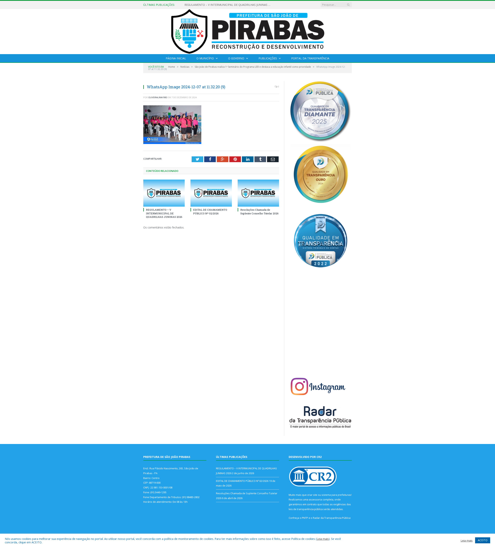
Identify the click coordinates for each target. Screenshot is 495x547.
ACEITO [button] (482, 540)
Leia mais (323, 539)
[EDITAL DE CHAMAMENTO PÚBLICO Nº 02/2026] (211, 193)
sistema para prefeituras (336, 495)
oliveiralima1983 (157, 97)
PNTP (305, 518)
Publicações (268, 58)
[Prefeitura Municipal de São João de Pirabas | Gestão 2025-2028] (247, 31)
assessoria (315, 499)
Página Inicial (176, 58)
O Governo (236, 58)
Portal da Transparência (310, 58)
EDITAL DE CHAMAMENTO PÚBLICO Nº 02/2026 (215, 5)
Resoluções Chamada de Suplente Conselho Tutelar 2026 (259, 211)
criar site (312, 495)
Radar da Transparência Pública (332, 518)
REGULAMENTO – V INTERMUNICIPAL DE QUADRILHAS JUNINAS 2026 (164, 213)
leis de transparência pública (306, 509)
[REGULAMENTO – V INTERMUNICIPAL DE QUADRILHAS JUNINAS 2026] (164, 193)
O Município (205, 58)
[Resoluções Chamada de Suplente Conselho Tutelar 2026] (258, 193)
